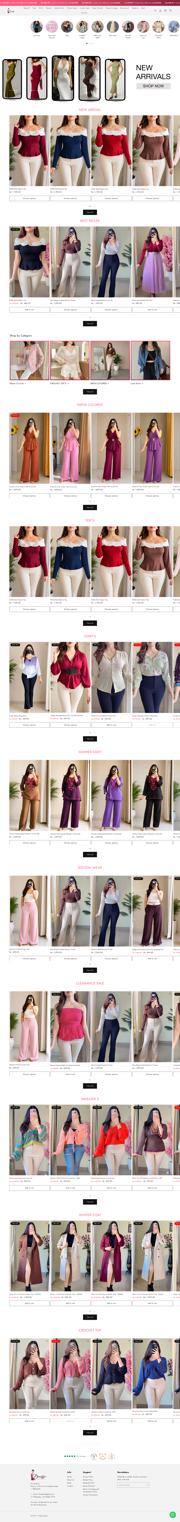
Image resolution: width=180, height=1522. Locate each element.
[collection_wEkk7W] (52, 27)
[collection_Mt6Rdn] (82, 27)
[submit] (145, 1485)
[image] (38, 1475)
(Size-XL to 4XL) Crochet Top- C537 (103, 1410)
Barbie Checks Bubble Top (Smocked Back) (65, 1063)
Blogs (69, 1483)
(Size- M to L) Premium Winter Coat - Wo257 (147, 1294)
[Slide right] (94, 206)
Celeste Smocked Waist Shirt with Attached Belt (66, 716)
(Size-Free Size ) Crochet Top (19, 1410)
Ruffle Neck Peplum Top (17, 189)
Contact (70, 1486)
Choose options (29, 198)
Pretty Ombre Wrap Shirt (17, 716)
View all (90, 212)
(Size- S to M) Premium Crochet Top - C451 (147, 1178)
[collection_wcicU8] (128, 27)
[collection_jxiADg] (174, 27)
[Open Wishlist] (165, 10)
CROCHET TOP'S (58, 383)
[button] (155, 10)
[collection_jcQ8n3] (143, 27)
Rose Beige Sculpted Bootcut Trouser (63, 300)
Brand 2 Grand (43, 1516)
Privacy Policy (88, 1477)
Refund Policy (88, 1480)
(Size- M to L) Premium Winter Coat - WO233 (25, 1294)
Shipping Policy (89, 1483)
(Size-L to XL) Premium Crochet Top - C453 (65, 1178)
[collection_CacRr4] (37, 27)
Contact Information (90, 1495)
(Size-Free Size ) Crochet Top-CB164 (145, 1409)
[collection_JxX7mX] (98, 27)
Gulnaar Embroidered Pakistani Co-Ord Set (24, 832)
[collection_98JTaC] (67, 27)
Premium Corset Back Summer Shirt (103, 716)
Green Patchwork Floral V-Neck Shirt (145, 716)
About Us (70, 1480)
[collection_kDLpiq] (113, 27)
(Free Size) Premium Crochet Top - (21, 1178)
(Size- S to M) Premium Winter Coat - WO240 (107, 1294)
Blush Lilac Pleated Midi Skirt (142, 300)
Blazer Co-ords (17, 383)
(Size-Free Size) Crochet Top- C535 (62, 1410)
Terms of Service (89, 1486)
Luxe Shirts (136, 383)
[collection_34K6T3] (158, 27)
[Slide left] (85, 206)
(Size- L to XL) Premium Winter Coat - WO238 (66, 1294)
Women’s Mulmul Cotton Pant (19, 947)
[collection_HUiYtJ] (21, 27)
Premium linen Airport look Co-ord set (22, 484)
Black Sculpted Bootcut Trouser (102, 300)
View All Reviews (90, 1441)
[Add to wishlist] (47, 118)
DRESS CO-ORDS (98, 383)
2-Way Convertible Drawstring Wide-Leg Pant (148, 947)
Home (69, 1477)
